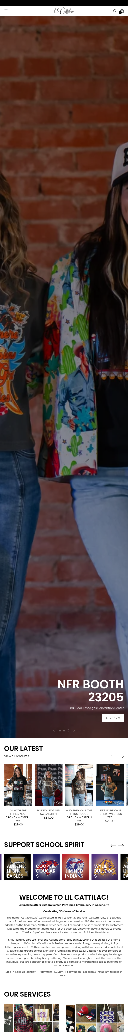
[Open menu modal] (5, 10)
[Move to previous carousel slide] (54, 731)
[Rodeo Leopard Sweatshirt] (49, 785)
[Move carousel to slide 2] (64, 731)
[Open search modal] (115, 10)
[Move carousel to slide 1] (60, 731)
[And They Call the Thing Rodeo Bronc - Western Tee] (79, 785)
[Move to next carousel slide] (74, 731)
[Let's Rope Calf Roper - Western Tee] (110, 785)
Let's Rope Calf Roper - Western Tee (110, 814)
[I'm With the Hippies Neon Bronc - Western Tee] (18, 785)
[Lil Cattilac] (64, 11)
